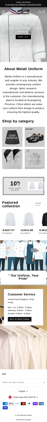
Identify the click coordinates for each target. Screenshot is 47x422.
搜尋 (4, 374)
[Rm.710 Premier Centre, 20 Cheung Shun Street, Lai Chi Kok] (23, 327)
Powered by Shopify (23, 420)
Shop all (23, 37)
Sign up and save (13, 382)
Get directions (20, 319)
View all (38, 204)
